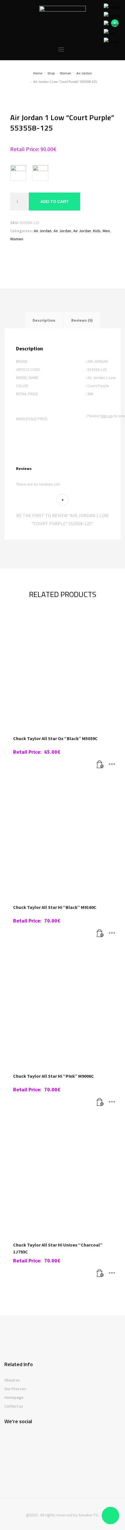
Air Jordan (42, 230)
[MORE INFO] (112, 764)
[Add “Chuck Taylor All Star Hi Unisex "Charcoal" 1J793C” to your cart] (100, 1273)
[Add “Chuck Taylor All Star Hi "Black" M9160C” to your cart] (100, 933)
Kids (97, 230)
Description (44, 320)
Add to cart (54, 201)
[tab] (44, 320)
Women (16, 238)
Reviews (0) (82, 320)
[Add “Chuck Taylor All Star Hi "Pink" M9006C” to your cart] (100, 1102)
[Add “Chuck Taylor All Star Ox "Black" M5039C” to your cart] (100, 764)
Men (106, 230)
